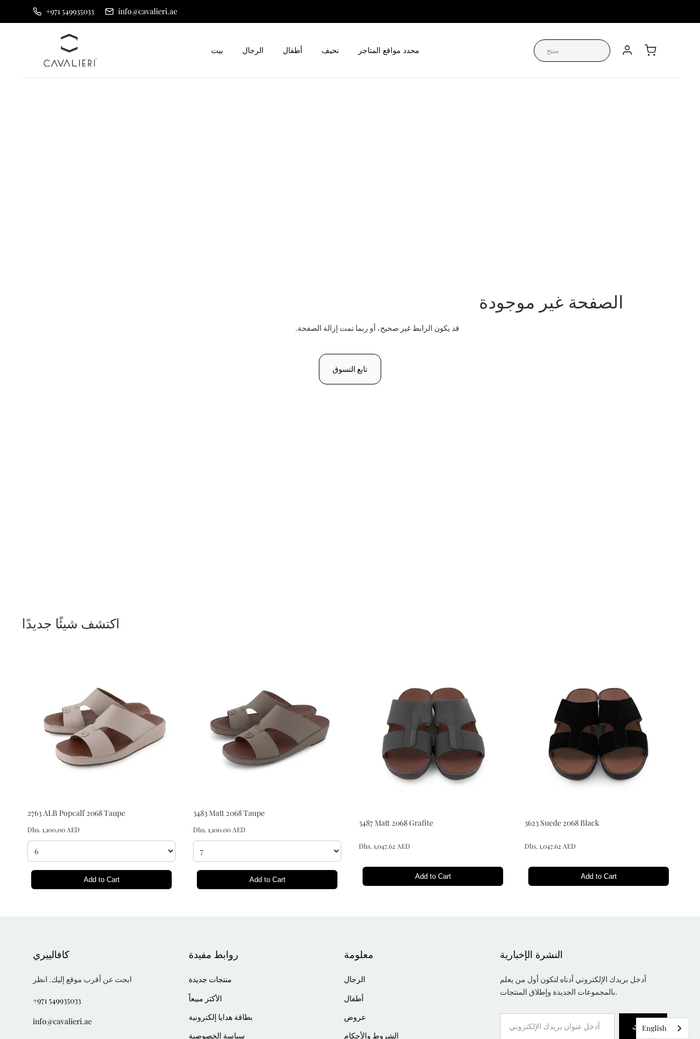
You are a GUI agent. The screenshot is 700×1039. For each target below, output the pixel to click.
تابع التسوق (350, 369)
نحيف (330, 50)
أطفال (292, 50)
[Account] (627, 50)
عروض (355, 1017)
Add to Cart (102, 879)
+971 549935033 (57, 1000)
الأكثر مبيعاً (205, 998)
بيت (217, 50)
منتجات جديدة (210, 979)
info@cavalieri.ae (62, 1021)
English (654, 1027)
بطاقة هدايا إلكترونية (221, 1017)
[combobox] (662, 1028)
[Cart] (650, 50)
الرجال (253, 50)
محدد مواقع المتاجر (388, 50)
